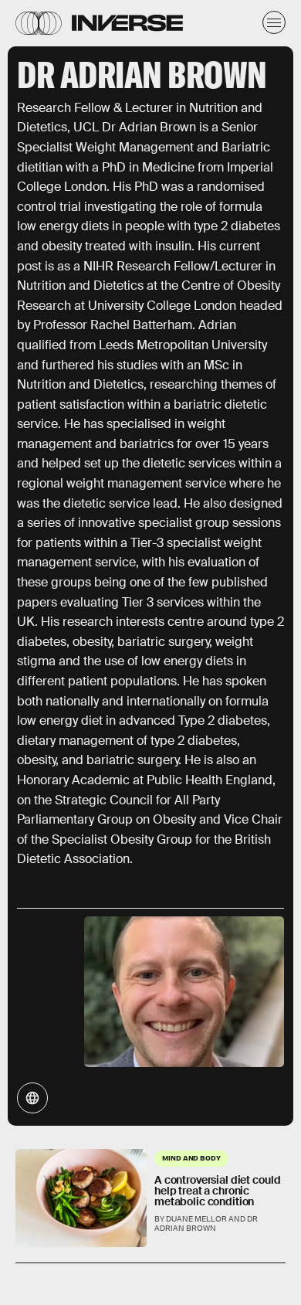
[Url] (32, 1097)
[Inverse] (127, 23)
